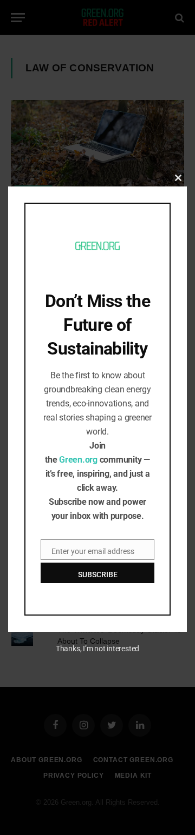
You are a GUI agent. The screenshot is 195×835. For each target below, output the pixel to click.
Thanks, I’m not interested (97, 648)
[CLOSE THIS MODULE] (178, 177)
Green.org (78, 460)
